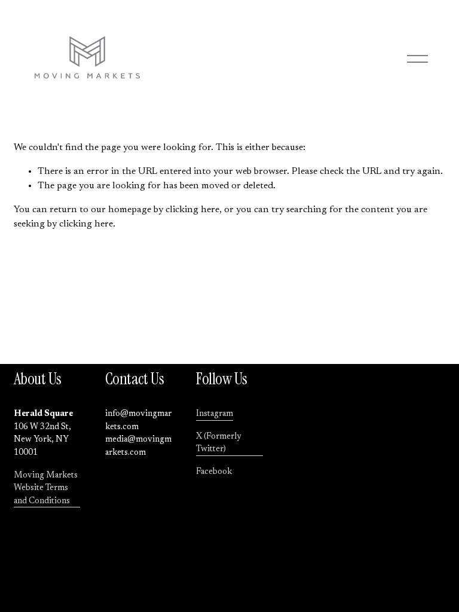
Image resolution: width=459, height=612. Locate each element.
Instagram (214, 413)
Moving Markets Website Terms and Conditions (46, 488)
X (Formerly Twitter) (218, 443)
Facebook (214, 471)
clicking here (192, 210)
